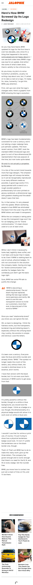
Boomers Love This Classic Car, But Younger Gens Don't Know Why (24, 567)
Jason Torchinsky (8, 23)
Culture (4, 9)
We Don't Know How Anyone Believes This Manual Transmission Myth (7, 540)
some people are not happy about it (15, 57)
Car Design (13, 9)
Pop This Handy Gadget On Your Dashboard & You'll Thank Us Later (24, 539)
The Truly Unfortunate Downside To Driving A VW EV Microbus (7, 568)
